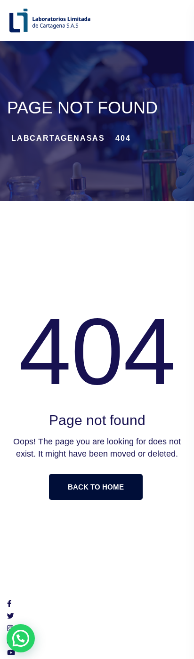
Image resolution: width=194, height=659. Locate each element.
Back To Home (96, 487)
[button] (21, 638)
